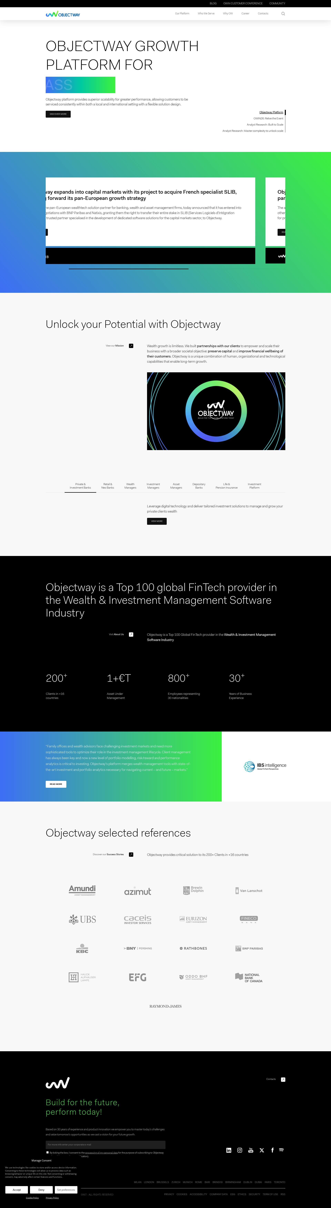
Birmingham (233, 1182)
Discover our (108, 854)
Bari (207, 1182)
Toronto (279, 1182)
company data (219, 1194)
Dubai (258, 1182)
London (149, 1182)
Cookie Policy (32, 1198)
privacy (169, 1194)
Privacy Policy (52, 1198)
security (254, 1194)
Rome (198, 1182)
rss (283, 1194)
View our (115, 346)
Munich (188, 1182)
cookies (182, 1194)
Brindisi (218, 1182)
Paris (268, 1182)
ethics (242, 1194)
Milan (137, 1182)
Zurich (176, 1182)
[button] (58, 114)
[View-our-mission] (131, 346)
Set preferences (66, 1189)
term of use (270, 1194)
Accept (17, 1189)
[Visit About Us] (131, 634)
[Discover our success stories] (131, 854)
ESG (232, 1194)
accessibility (198, 1194)
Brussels (163, 1182)
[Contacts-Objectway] (283, 1079)
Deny (41, 1189)
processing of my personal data (101, 1153)
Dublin (247, 1182)
